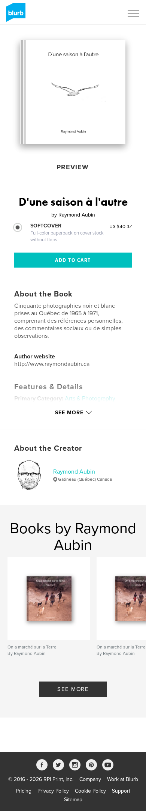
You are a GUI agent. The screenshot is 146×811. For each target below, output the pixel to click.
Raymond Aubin (74, 471)
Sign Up (104, 13)
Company (90, 779)
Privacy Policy (53, 791)
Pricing (23, 791)
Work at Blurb (122, 779)
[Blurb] (14, 15)
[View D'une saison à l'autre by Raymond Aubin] (72, 92)
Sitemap (73, 799)
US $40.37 (120, 226)
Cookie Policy (90, 791)
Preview (73, 167)
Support (121, 791)
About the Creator (48, 448)
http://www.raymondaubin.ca (51, 364)
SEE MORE (73, 689)
